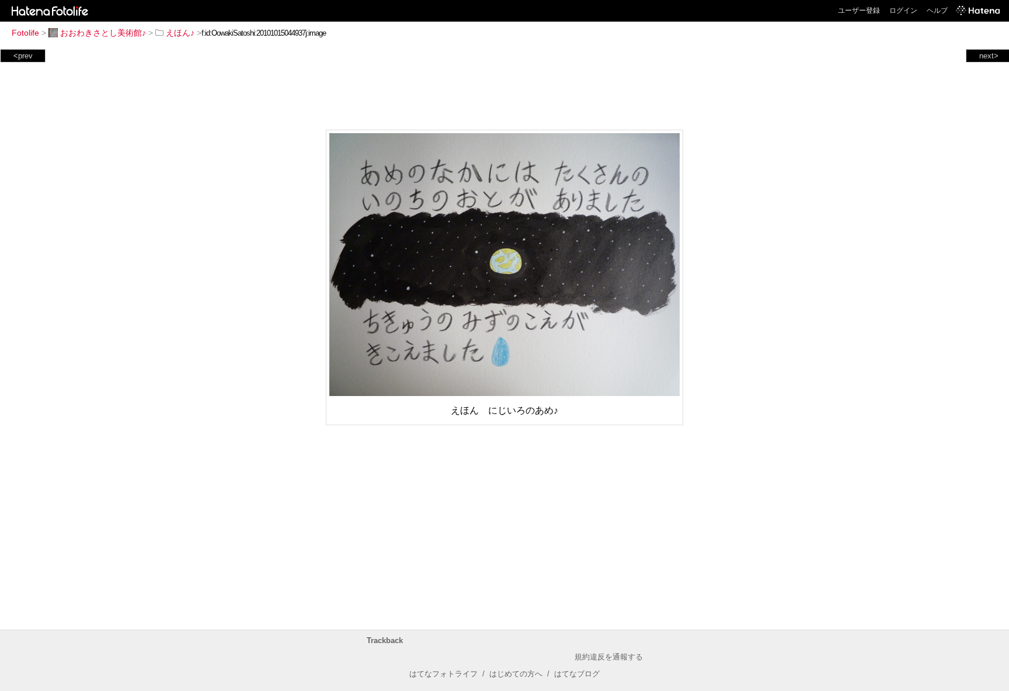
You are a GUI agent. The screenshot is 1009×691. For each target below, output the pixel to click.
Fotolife (25, 32)
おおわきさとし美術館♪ (103, 32)
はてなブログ (577, 673)
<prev (23, 55)
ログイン (903, 10)
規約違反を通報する (609, 656)
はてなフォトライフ (443, 673)
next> (988, 55)
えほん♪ (180, 32)
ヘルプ (937, 10)
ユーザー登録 (859, 10)
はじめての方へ (515, 673)
